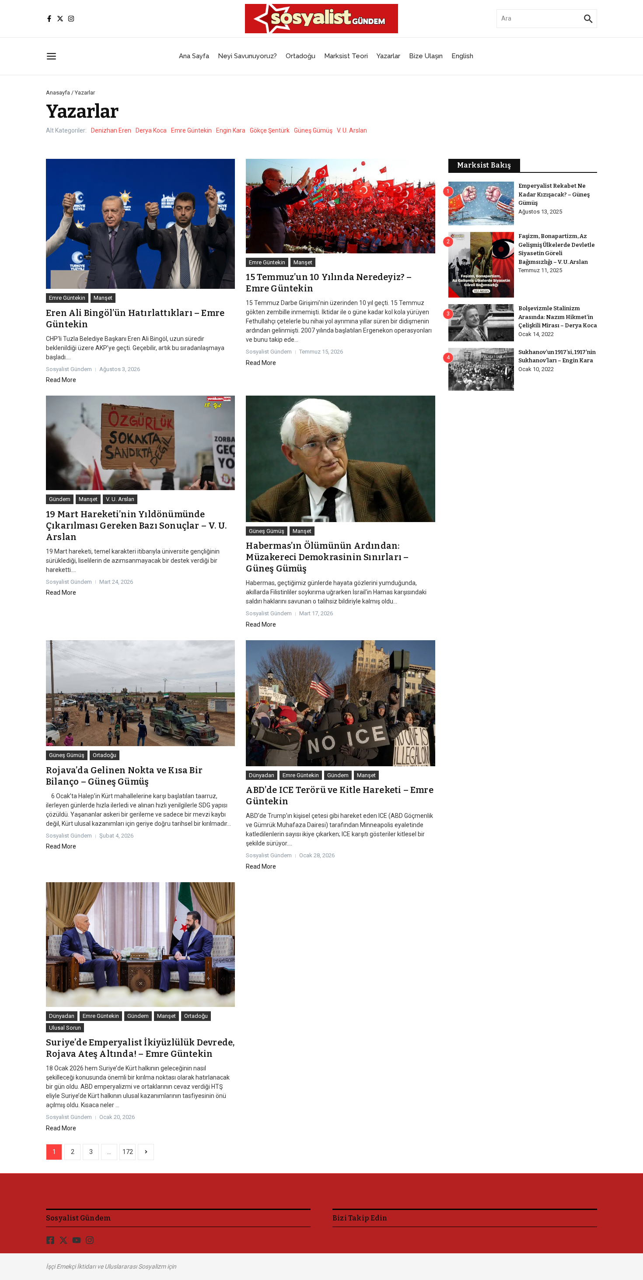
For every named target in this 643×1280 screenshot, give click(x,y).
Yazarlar (388, 56)
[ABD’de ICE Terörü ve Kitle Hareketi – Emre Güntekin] (340, 703)
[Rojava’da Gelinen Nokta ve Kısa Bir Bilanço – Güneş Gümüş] (140, 693)
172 (127, 1151)
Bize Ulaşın (426, 56)
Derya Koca (151, 130)
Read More (61, 379)
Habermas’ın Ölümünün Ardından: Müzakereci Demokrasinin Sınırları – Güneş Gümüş (327, 557)
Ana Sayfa (194, 56)
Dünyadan (261, 775)
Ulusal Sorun (65, 1027)
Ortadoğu (300, 56)
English (462, 56)
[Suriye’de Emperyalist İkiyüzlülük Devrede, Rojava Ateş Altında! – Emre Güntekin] (140, 944)
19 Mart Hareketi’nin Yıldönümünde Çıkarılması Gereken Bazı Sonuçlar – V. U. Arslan (136, 525)
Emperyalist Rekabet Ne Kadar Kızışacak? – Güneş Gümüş (554, 194)
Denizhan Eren (111, 130)
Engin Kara (230, 130)
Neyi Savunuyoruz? (247, 56)
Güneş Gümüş (313, 130)
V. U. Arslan (352, 130)
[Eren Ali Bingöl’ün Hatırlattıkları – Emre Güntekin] (140, 224)
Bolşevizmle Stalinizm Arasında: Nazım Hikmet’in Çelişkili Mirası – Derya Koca (557, 317)
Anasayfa (58, 92)
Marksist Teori (346, 56)
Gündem (59, 499)
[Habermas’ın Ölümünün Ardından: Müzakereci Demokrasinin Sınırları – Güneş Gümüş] (340, 459)
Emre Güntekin (191, 130)
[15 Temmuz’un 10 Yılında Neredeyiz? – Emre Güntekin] (340, 206)
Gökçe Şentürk (270, 130)
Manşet (103, 298)
